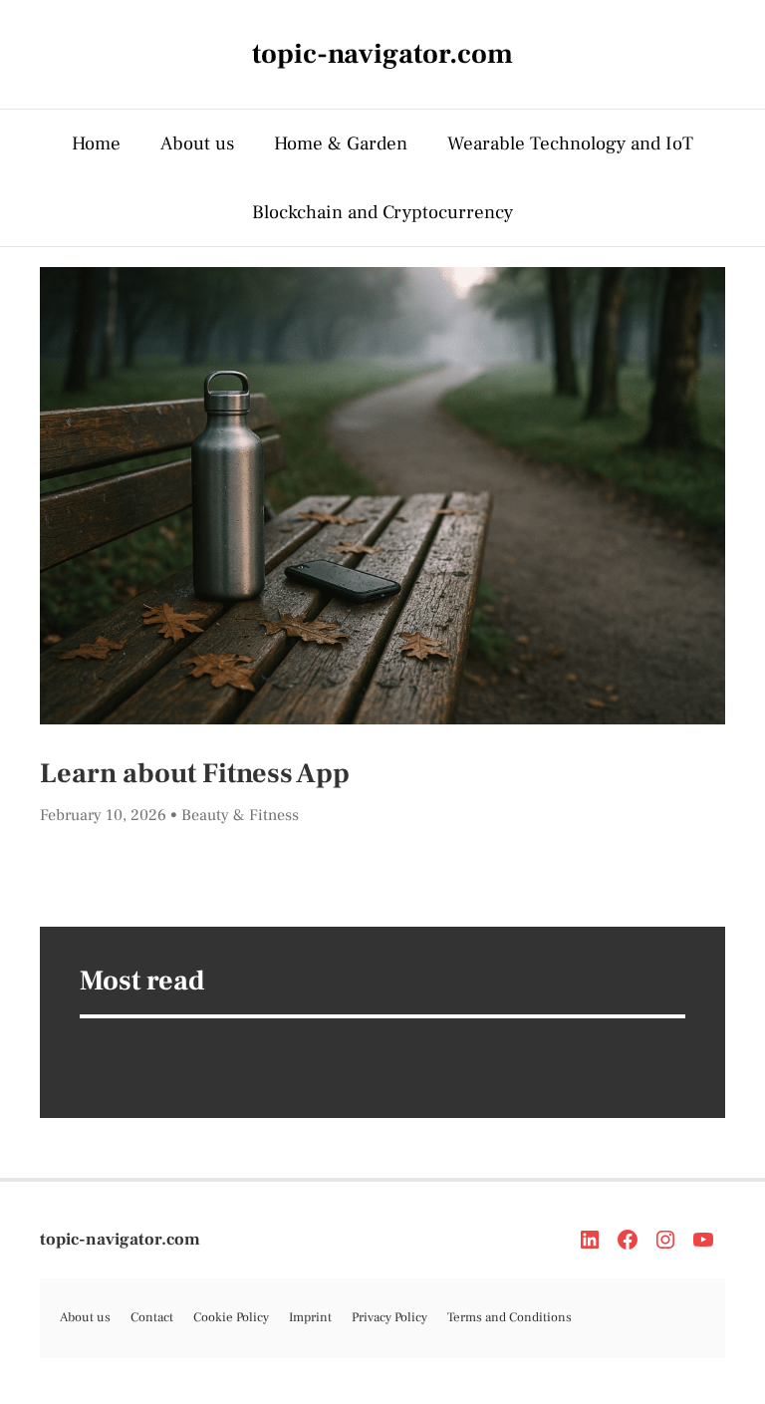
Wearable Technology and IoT (570, 143)
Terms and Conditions (509, 1317)
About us (197, 143)
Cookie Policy (231, 1317)
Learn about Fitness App (195, 773)
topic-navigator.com (120, 1240)
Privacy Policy (389, 1317)
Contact (151, 1317)
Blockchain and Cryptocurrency (382, 212)
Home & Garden (340, 143)
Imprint (310, 1317)
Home (96, 143)
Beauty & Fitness (240, 815)
